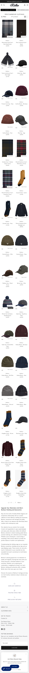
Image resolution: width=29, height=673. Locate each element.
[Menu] (1, 5)
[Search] (4, 5)
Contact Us (4, 618)
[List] (27, 17)
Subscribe (14, 647)
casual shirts (11, 529)
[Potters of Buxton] (14, 5)
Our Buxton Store (5, 621)
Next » (19, 502)
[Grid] (25, 17)
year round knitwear (21, 529)
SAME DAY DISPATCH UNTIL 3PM (14, 1)
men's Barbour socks (6, 548)
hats (22, 546)
